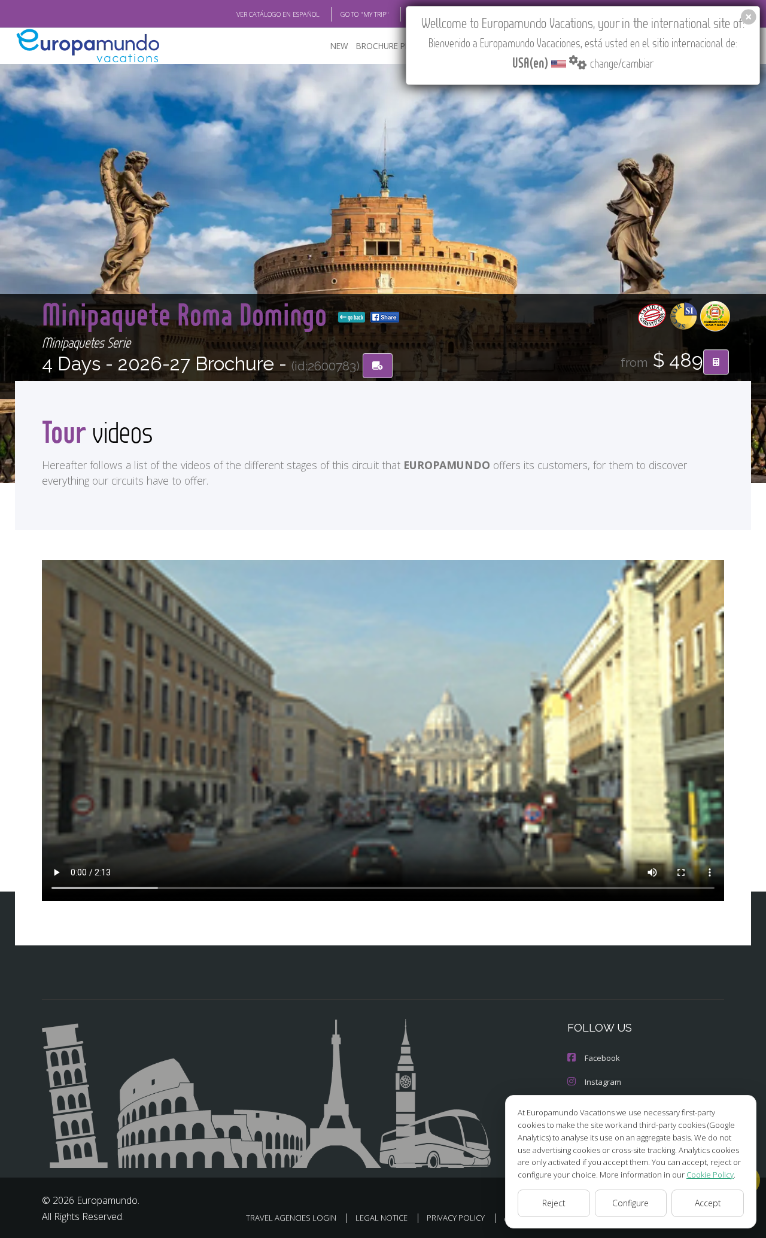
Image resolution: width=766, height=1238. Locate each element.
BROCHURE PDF (385, 45)
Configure (630, 1203)
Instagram (603, 1081)
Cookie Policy (710, 1174)
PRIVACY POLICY (456, 1217)
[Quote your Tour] (716, 362)
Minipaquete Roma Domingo (187, 313)
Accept (708, 1203)
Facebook (602, 1058)
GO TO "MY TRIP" (365, 14)
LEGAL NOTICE (381, 1217)
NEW (339, 45)
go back (354, 317)
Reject (554, 1203)
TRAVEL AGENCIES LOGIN (291, 1217)
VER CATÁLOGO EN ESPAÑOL (278, 14)
